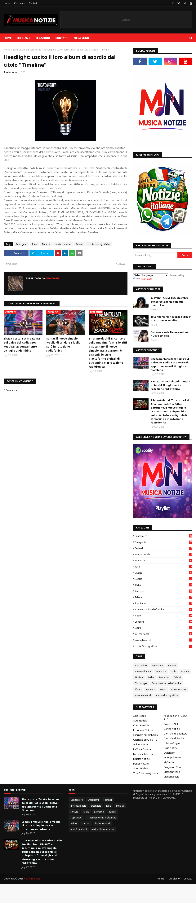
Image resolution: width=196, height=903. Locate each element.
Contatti (33, 3)
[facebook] (173, 3)
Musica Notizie (141, 759)
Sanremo (163, 591)
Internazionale (163, 554)
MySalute (169, 762)
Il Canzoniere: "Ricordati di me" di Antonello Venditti (171, 318)
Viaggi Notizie (171, 776)
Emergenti (21, 244)
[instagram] (185, 3)
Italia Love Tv (141, 744)
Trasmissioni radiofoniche (163, 609)
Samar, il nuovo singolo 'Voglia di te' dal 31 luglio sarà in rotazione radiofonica (63, 344)
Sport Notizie (140, 768)
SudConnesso (172, 772)
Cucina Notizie (141, 725)
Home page (10, 49)
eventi (163, 627)
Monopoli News (173, 757)
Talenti (79, 244)
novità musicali (63, 244)
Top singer (163, 603)
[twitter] (178, 3)
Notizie (163, 579)
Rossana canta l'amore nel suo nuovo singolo (170, 334)
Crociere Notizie (173, 724)
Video (163, 615)
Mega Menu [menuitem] (81, 38)
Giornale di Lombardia (145, 735)
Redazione (10, 72)
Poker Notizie (141, 763)
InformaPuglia (172, 743)
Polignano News (173, 767)
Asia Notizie (140, 715)
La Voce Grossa (142, 749)
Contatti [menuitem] (62, 38)
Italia (34, 244)
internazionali (163, 634)
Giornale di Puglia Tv (145, 739)
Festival (163, 548)
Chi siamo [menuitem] (23, 38)
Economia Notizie (143, 730)
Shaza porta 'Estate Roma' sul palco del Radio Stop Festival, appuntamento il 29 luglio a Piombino (22, 344)
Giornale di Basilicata (175, 733)
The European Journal (145, 773)
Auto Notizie (140, 720)
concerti (163, 621)
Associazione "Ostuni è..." (176, 717)
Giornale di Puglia (174, 738)
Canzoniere (163, 536)
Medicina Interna (143, 754)
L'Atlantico (169, 752)
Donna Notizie (172, 728)
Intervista (163, 560)
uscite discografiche (30, 49)
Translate (147, 279)
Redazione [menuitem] (43, 38)
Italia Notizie (171, 748)
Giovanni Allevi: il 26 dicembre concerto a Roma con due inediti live (170, 301)
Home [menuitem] (7, 38)
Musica (46, 244)
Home (7, 3)
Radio (163, 585)
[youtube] (190, 3)
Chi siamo (19, 3)
